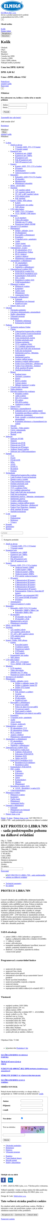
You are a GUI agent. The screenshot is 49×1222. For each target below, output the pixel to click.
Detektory (19, 775)
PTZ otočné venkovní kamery (26, 576)
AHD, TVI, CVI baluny (24, 211)
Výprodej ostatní (21, 149)
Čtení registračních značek (25, 338)
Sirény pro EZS (21, 758)
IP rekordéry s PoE (22, 619)
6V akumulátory (21, 263)
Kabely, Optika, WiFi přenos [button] (21, 201)
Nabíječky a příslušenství (24, 267)
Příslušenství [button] (15, 228)
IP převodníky (20, 698)
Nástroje (13, 441)
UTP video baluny (13, 660)
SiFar (12, 462)
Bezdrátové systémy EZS (24, 280)
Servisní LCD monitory (19, 226)
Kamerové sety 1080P (23, 153)
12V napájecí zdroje (22, 190)
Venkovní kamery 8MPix (24, 574)
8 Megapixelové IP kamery (25, 587)
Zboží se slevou (11, 544)
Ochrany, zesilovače (22, 246)
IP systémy (19, 400)
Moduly (18, 782)
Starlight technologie (23, 370)
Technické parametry (13, 883)
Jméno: (5, 105)
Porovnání (5, 86)
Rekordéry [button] (14, 175)
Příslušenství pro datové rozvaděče (28, 713)
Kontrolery (19, 288)
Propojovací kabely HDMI (25, 224)
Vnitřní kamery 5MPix (23, 570)
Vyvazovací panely (22, 709)
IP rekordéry (19, 179)
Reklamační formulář (23, 323)
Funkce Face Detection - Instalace (28, 366)
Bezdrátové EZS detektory (25, 763)
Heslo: (5, 107)
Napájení (9, 627)
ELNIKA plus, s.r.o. (8, 13)
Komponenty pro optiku (24, 205)
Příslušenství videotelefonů (25, 258)
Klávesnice (19, 773)
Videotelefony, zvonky (14, 726)
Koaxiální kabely (21, 645)
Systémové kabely (22, 647)
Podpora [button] (9, 325)
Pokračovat (5, 82)
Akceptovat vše (7, 1215)
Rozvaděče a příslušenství (25, 235)
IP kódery (18, 600)
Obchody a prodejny (23, 376)
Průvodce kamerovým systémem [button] (22, 391)
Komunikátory (20, 780)
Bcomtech (14, 469)
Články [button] (13, 329)
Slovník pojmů (16, 432)
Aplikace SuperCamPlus (19, 449)
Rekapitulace (6, 33)
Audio (17, 241)
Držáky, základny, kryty (24, 231)
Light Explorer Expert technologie (28, 334)
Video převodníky (22, 220)
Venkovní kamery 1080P (24, 567)
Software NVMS (16, 439)
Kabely (18, 203)
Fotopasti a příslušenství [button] (19, 297)
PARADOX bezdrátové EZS (26, 273)
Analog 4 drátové (21, 256)
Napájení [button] (13, 188)
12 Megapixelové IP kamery (25, 589)
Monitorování (20, 181)
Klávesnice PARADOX (24, 754)
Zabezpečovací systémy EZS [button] (21, 269)
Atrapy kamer (20, 243)
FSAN (12, 458)
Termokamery (20, 171)
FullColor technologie (23, 351)
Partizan (13, 471)
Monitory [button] (13, 216)
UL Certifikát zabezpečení (25, 346)
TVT (12, 456)
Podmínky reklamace (23, 321)
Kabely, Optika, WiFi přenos (16, 640)
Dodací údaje (6, 31)
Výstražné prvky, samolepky (26, 239)
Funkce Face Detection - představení (29, 364)
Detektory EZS (21, 756)
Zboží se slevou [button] (16, 145)
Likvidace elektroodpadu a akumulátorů (25, 312)
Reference (14, 520)
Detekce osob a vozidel (24, 336)
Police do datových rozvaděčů (26, 707)
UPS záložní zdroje (22, 196)
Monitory (9, 666)
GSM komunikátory (22, 282)
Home (3, 818)
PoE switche (20, 696)
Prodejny (9, 1156)
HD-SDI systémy (21, 402)
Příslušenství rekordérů (23, 183)
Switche (18, 694)
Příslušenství (20, 293)
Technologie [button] (10, 473)
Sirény (17, 778)
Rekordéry (10, 606)
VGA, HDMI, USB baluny (25, 213)
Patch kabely (20, 653)
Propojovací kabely (22, 649)
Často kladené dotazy (14, 1158)
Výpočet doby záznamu (19, 387)
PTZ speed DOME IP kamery (26, 597)
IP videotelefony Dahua (24, 252)
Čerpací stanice (21, 383)
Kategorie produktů (11, 540)
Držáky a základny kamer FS (26, 685)
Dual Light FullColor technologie (27, 349)
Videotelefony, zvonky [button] (18, 248)
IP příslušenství (21, 233)
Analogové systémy (22, 404)
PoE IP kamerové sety (23, 160)
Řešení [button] (13, 372)
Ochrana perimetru (22, 342)
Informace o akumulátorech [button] (20, 409)
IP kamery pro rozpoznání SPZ (26, 595)
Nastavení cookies (8, 1219)
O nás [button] (8, 514)
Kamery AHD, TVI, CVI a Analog (28, 166)
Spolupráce (10, 527)
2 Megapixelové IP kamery (25, 580)
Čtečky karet (20, 291)
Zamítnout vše (20, 1215)
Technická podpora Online (20, 327)
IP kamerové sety (21, 158)
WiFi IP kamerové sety (23, 162)
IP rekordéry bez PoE (23, 617)
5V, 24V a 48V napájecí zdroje (27, 194)
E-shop (9, 818)
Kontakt (9, 524)
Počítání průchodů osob (24, 340)
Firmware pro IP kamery (19, 447)
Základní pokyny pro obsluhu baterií (29, 411)
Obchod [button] (9, 308)
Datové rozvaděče (22, 705)
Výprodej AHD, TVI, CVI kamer (28, 147)
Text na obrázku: (9, 1127)
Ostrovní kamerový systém (25, 173)
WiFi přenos (19, 207)
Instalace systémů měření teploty (27, 361)
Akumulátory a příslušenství (16, 739)
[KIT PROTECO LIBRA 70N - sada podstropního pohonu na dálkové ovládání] (27, 877)
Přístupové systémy (22, 286)
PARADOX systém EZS (24, 271)
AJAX (12, 464)
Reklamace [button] (14, 319)
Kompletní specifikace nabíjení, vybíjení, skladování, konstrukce (30, 414)
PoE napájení (20, 198)
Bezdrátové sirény (22, 765)
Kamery (9, 563)
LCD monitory (20, 218)
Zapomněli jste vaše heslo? (11, 118)
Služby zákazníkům (17, 314)
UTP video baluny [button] (17, 209)
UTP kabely (19, 651)
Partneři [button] (9, 454)
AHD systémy (20, 396)
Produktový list (22, 1048)
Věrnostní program (17, 316)
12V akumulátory (21, 265)
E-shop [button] (8, 143)
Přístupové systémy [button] (17, 284)
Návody (13, 426)
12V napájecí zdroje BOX (25, 192)
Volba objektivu (16, 389)
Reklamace (10, 1148)
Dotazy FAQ (15, 406)
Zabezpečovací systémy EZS (16, 748)
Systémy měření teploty (24, 359)
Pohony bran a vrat (17, 306)
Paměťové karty (21, 303)
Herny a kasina (21, 381)
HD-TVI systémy (21, 398)
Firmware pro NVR (17, 445)
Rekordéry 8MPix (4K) (24, 612)
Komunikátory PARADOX (25, 276)
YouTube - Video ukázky (19, 428)
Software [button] (9, 436)
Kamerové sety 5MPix (23, 156)
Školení (13, 434)
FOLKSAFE (15, 460)
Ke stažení (10, 886)
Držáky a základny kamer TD (26, 683)
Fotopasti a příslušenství (15, 805)
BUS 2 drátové (21, 254)
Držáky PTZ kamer (22, 687)
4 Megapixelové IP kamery (25, 582)
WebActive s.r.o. (20, 1196)
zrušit (41, 1094)
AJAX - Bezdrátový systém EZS (27, 788)
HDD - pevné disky (17, 186)
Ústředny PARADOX (23, 752)
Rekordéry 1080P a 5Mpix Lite (27, 610)
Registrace (5, 126)
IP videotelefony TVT (23, 250)
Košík (3, 29)
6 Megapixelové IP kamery (25, 585)
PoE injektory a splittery (24, 692)
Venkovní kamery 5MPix (24, 572)
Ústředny (18, 771)
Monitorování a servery (19, 621)
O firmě (13, 516)
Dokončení (5, 36)
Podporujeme (15, 518)
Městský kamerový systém (25, 385)
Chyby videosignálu (18, 430)
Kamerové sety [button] (16, 151)
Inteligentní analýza (22, 357)
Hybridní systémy (22, 394)
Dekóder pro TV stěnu (23, 222)
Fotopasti (18, 299)
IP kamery (19, 168)
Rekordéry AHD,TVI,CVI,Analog (28, 177)
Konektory (19, 237)
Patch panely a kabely (23, 711)
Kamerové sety (11, 550)
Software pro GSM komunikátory (23, 451)
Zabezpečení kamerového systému (28, 331)
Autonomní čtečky (22, 295)
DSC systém (20, 278)
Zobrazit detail (32, 1215)
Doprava (9, 1150)
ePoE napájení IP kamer (24, 368)
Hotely (17, 379)
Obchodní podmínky (18, 310)
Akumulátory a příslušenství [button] (21, 261)
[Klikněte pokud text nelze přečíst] (32, 1129)
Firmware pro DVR (17, 443)
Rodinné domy (20, 374)
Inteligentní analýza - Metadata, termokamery (27, 496)
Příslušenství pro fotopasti (24, 301)
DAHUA (14, 466)
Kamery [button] (13, 164)
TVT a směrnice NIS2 (23, 344)
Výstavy (13, 522)
